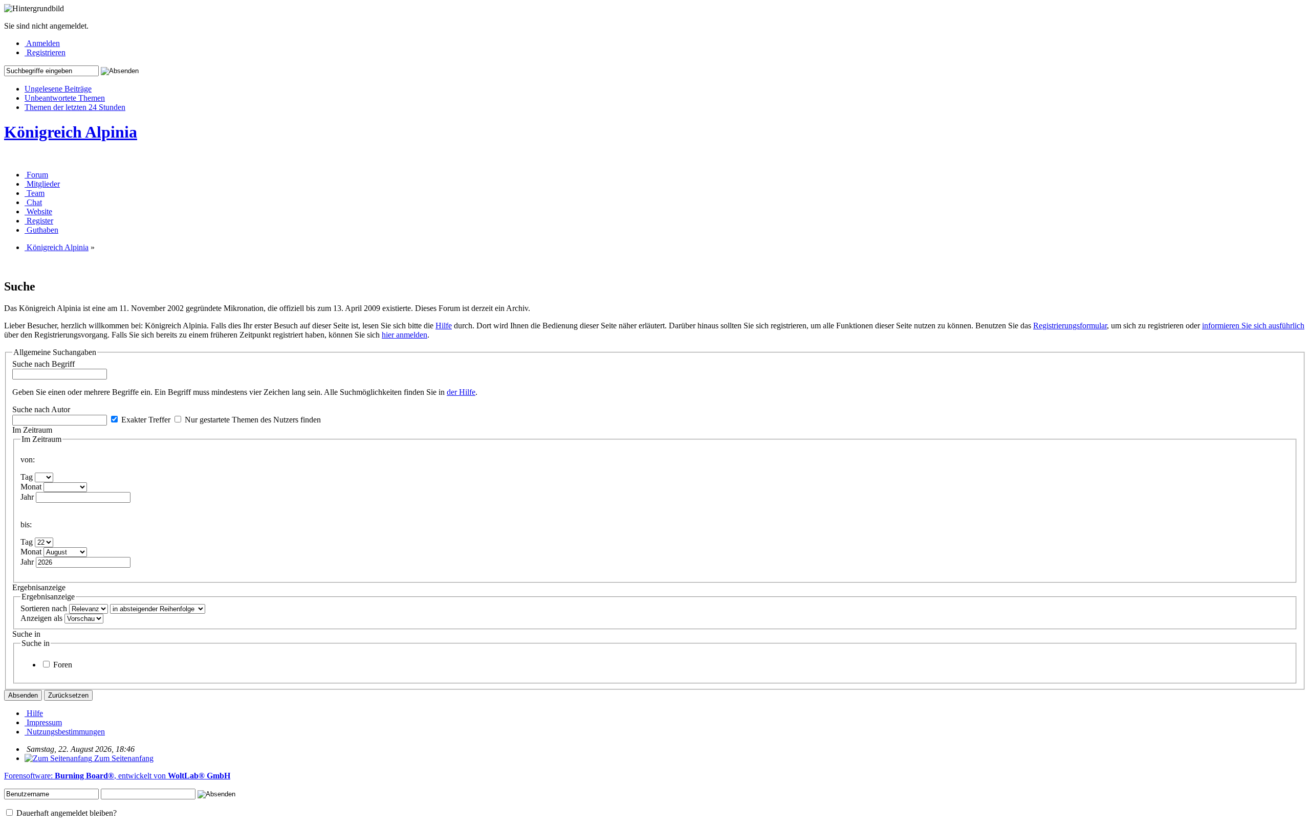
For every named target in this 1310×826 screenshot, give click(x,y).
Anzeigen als (41, 618)
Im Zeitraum (32, 430)
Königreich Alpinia (70, 132)
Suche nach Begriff (43, 364)
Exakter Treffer (144, 419)
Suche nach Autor (41, 409)
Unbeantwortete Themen (65, 98)
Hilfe (443, 325)
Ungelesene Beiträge (58, 88)
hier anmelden (404, 334)
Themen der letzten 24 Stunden (75, 107)
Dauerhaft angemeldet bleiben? (65, 813)
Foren (61, 664)
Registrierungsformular (1070, 325)
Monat (30, 486)
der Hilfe (461, 392)
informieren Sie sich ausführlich (1253, 325)
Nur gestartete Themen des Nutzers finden (252, 419)
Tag (26, 477)
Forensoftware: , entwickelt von (117, 775)
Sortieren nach (43, 608)
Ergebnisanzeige (39, 587)
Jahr (27, 497)
